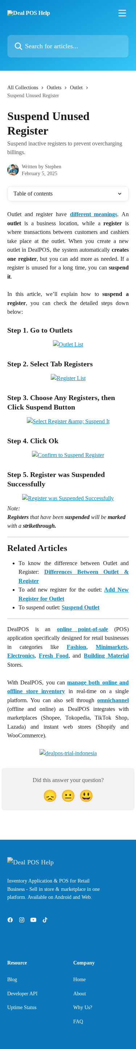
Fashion (76, 647)
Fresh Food (54, 656)
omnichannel (113, 700)
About (79, 993)
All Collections (22, 87)
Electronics (20, 656)
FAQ (78, 1021)
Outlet (76, 87)
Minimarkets (111, 647)
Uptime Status (21, 1007)
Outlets (54, 87)
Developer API (22, 993)
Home (79, 979)
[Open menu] (122, 13)
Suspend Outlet (80, 607)
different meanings (94, 214)
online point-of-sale (82, 629)
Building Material (106, 656)
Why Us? (82, 1007)
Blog (12, 979)
